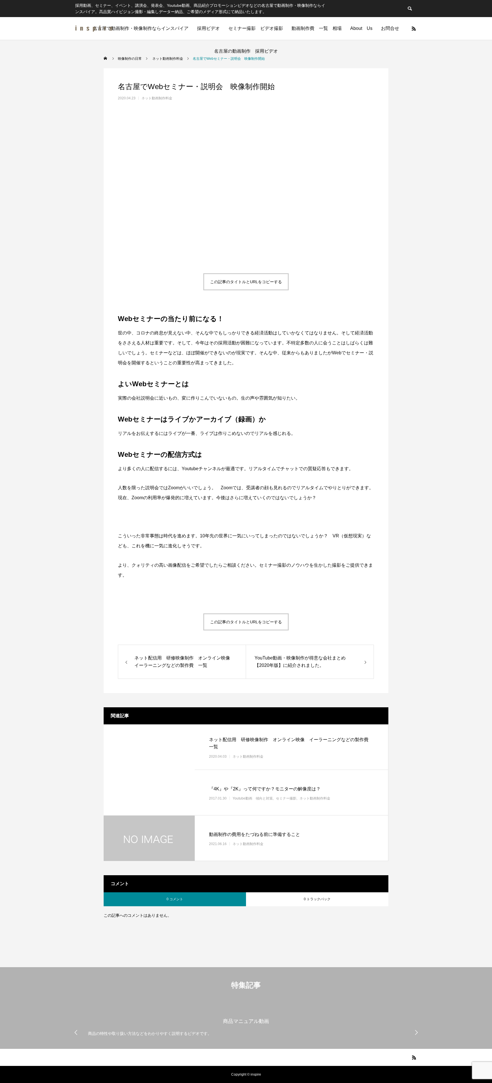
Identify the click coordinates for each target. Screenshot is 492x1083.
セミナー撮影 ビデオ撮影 (255, 28)
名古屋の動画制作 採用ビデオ (248, 51)
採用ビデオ (208, 28)
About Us (361, 28)
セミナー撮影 (286, 798)
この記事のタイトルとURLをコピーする (246, 282)
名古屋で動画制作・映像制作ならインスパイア (140, 28)
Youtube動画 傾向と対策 (253, 798)
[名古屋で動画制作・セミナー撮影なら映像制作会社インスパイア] (93, 28)
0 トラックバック (317, 899)
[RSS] (413, 28)
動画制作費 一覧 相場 (317, 28)
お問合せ (390, 28)
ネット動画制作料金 (157, 98)
